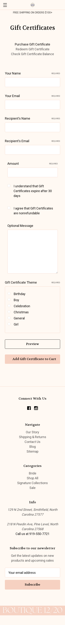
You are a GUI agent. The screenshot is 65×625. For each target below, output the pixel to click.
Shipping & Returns (32, 437)
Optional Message (20, 226)
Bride (32, 473)
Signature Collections (32, 483)
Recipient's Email (32, 141)
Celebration (22, 306)
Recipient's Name (32, 118)
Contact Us (32, 442)
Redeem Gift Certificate (32, 49)
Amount (32, 163)
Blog (32, 446)
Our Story (32, 432)
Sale (32, 488)
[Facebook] (29, 408)
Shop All (32, 478)
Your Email (32, 96)
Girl (16, 324)
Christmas (21, 312)
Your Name (32, 73)
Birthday (19, 294)
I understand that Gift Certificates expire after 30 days (33, 191)
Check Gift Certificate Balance (32, 54)
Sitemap (32, 451)
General (19, 318)
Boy (16, 300)
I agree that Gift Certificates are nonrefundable (33, 210)
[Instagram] (36, 408)
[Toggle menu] (5, 5)
